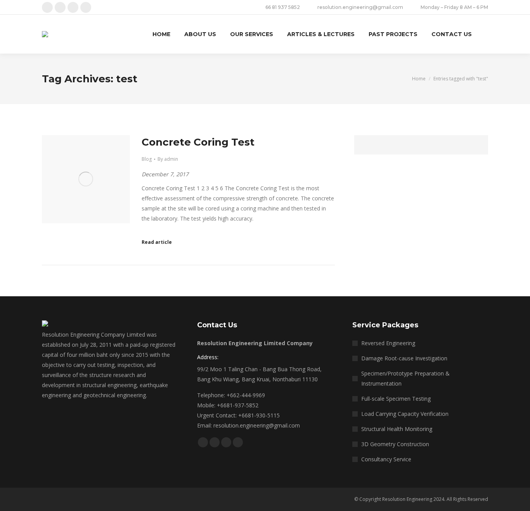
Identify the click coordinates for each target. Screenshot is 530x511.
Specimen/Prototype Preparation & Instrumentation (405, 378)
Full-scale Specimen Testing (396, 398)
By (168, 159)
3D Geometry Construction (395, 444)
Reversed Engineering (388, 343)
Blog (147, 159)
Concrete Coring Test (198, 142)
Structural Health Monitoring (396, 429)
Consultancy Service (386, 459)
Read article (157, 242)
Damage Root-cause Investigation (404, 358)
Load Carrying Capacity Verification (405, 413)
